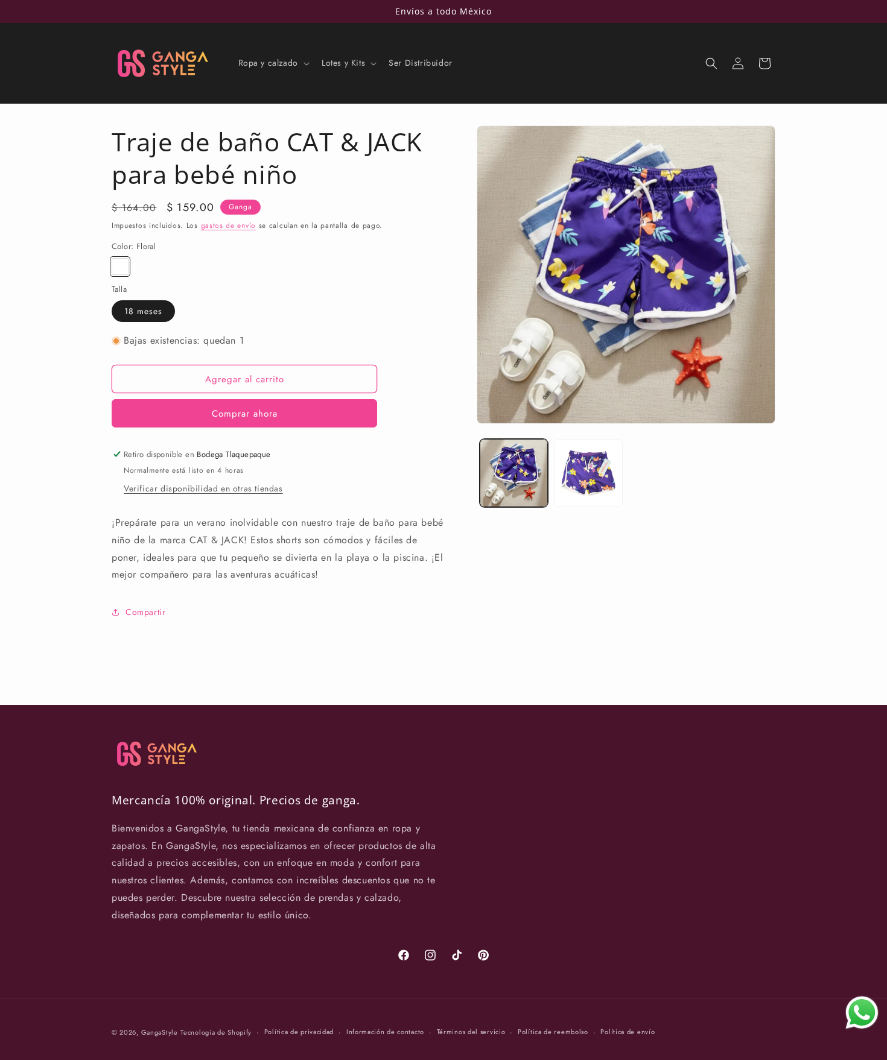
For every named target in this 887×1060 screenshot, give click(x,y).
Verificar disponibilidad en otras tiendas (203, 488)
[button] (272, 62)
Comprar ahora (245, 413)
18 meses (143, 311)
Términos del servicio (471, 1031)
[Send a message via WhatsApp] (862, 1013)
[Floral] (120, 266)
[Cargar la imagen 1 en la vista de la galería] (514, 473)
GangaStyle (159, 1032)
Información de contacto (385, 1031)
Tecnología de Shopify (216, 1032)
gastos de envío (228, 225)
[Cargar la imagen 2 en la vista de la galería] (588, 473)
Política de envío (627, 1031)
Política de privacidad (299, 1031)
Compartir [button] (145, 612)
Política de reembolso (553, 1031)
